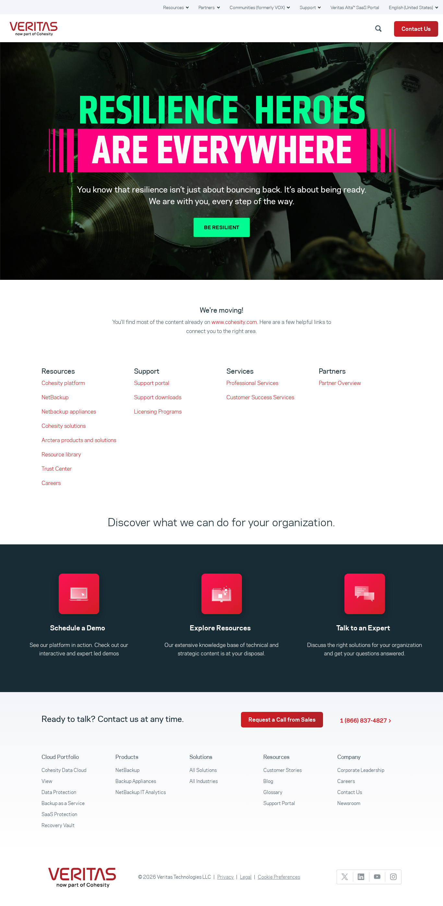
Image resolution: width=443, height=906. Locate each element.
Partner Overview (340, 383)
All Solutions (203, 770)
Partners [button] (207, 7)
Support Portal (279, 803)
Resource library (61, 454)
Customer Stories (282, 770)
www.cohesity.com (234, 322)
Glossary (272, 792)
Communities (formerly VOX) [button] (258, 7)
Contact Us (416, 29)
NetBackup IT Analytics (140, 792)
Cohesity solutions (64, 426)
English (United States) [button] (411, 7)
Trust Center (57, 469)
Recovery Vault (58, 825)
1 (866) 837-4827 (363, 721)
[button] (379, 28)
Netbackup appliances (69, 412)
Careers (51, 483)
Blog (268, 781)
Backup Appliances (135, 781)
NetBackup (55, 397)
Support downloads (157, 397)
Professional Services (252, 383)
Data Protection (59, 792)
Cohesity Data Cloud (64, 770)
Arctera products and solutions (79, 440)
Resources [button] (174, 7)
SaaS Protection (59, 814)
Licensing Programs (158, 412)
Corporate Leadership (360, 770)
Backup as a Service (63, 803)
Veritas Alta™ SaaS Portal (354, 7)
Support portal (151, 383)
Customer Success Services (260, 397)
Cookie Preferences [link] (279, 877)
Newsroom (348, 803)
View (47, 781)
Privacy (225, 877)
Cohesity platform (63, 383)
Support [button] (308, 7)
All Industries (203, 781)
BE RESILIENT (221, 227)
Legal (246, 877)
